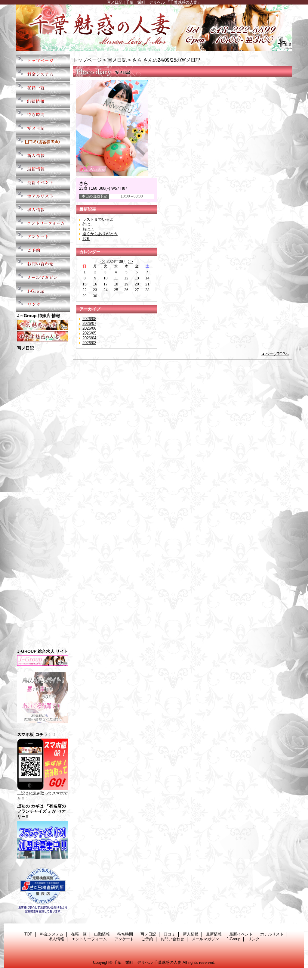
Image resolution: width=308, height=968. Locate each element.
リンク (43, 305)
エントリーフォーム (43, 223)
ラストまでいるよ (98, 219)
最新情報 (43, 169)
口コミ (43, 142)
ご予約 (43, 250)
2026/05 (89, 333)
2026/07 (89, 323)
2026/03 (89, 343)
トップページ (87, 60)
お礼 (86, 238)
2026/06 (89, 328)
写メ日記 (43, 128)
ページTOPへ (277, 354)
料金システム (43, 74)
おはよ (88, 229)
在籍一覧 (43, 88)
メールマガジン (43, 278)
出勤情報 (43, 101)
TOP (43, 61)
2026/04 (89, 338)
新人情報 (43, 156)
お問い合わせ (43, 264)
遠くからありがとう (100, 234)
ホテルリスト (43, 196)
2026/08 (89, 318)
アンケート (43, 237)
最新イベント (43, 183)
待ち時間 (43, 115)
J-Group (43, 291)
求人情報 (43, 210)
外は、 (88, 224)
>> (130, 261)
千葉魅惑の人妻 (154, 28)
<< (102, 261)
